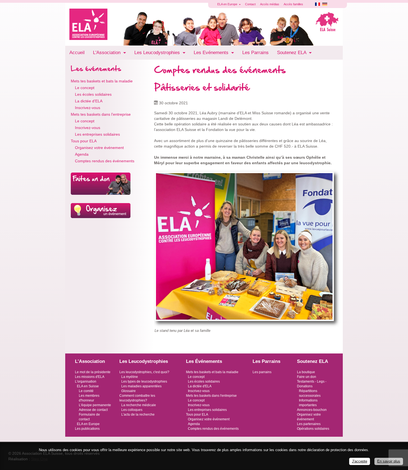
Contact (250, 4)
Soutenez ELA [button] (292, 52)
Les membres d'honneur (89, 398)
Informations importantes (308, 402)
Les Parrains (255, 52)
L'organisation (85, 381)
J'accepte (359, 461)
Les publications (87, 429)
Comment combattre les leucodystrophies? (137, 398)
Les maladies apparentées (141, 386)
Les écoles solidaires (93, 94)
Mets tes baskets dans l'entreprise (101, 114)
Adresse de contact (93, 410)
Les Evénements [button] (212, 52)
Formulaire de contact (89, 417)
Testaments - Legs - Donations (311, 384)
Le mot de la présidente (92, 372)
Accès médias (269, 4)
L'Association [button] (107, 52)
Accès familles (293, 4)
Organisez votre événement (99, 147)
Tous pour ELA (84, 141)
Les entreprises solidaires (97, 134)
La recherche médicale (138, 405)
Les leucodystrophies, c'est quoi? (144, 372)
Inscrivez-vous (87, 107)
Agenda (82, 154)
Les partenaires (309, 424)
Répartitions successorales (310, 393)
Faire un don (306, 377)
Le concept (84, 87)
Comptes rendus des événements (104, 161)
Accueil (77, 52)
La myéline (129, 377)
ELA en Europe (88, 424)
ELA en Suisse (88, 386)
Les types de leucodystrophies (144, 381)
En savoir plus (388, 461)
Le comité (86, 391)
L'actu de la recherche (138, 414)
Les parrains (262, 372)
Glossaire (128, 391)
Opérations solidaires (313, 429)
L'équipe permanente (95, 405)
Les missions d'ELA (89, 377)
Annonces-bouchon (312, 410)
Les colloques (131, 410)
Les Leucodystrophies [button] (157, 52)
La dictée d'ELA (88, 101)
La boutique (306, 372)
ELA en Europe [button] (227, 4)
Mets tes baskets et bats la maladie (102, 81)
